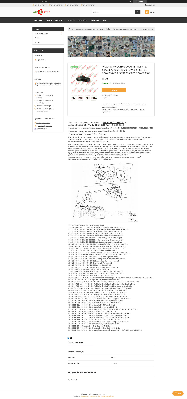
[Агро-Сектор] (41, 14)
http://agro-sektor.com (43, 123)
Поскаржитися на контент (89, 396)
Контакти (82, 20)
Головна (38, 20)
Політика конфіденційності (106, 396)
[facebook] (68, 338)
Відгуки (37, 42)
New (104, 20)
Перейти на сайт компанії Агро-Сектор (87, 134)
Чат (179, 393)
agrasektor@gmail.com (44, 126)
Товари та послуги (54, 20)
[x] (71, 338)
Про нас (71, 20)
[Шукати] (137, 12)
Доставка (94, 20)
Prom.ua (103, 394)
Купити (114, 90)
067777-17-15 (90, 125)
